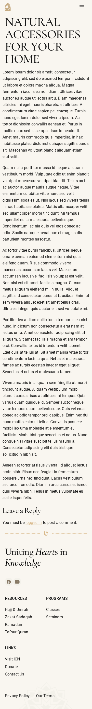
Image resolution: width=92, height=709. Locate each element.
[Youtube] (17, 582)
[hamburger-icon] (81, 6)
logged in (34, 522)
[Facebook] (9, 582)
